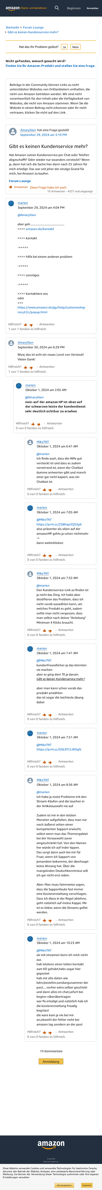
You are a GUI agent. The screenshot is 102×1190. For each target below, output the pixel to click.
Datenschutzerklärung (50, 1161)
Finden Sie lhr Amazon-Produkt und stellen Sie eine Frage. (50, 66)
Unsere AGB (51, 1159)
